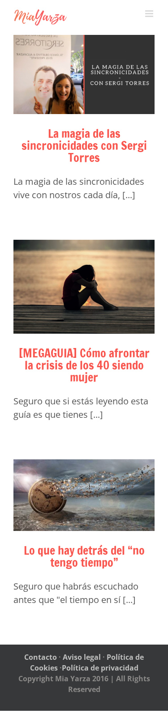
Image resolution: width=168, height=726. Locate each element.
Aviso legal (82, 657)
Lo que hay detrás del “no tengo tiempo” (84, 556)
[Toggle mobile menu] (150, 13)
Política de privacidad (100, 668)
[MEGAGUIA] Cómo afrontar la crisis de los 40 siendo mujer (84, 365)
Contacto (40, 657)
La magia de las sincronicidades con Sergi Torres (84, 145)
